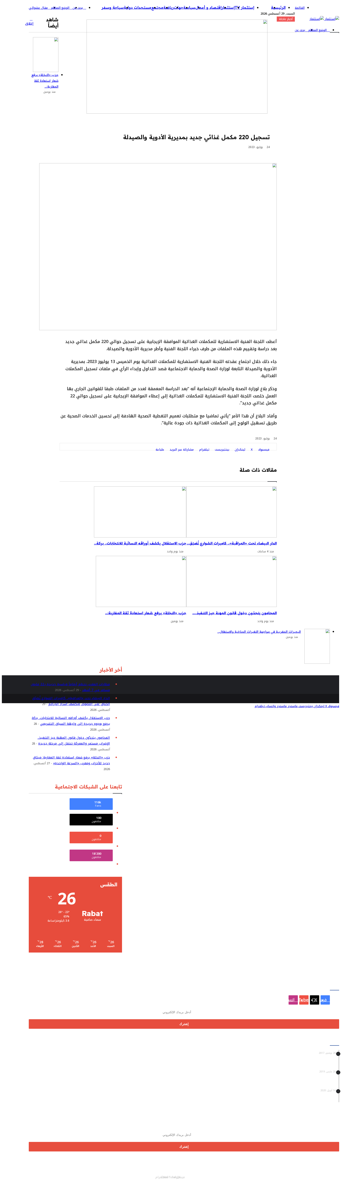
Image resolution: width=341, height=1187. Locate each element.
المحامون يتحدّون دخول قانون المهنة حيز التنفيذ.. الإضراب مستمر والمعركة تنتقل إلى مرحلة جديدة (74, 740)
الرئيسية (278, 7)
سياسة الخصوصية (112, 1180)
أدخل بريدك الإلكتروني (158, 1004)
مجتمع (157, 7)
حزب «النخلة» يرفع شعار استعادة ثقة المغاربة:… (44, 80)
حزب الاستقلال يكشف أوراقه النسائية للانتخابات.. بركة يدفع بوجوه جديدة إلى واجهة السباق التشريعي (71, 721)
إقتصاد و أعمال (208, 7)
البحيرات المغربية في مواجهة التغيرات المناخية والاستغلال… (259, 631)
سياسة (189, 7)
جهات (178, 7)
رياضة (168, 7)
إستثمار (228, 7)
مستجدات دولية (137, 7)
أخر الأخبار (262, 7)
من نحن (147, 1180)
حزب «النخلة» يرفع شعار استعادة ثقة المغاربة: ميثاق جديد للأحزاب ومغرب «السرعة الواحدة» (71, 760)
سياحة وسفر (113, 7)
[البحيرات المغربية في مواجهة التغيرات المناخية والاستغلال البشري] (317, 646)
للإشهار (91, 1180)
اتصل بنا (133, 1180)
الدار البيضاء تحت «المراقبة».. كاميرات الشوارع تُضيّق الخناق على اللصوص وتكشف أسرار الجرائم (71, 701)
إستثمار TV (244, 7)
